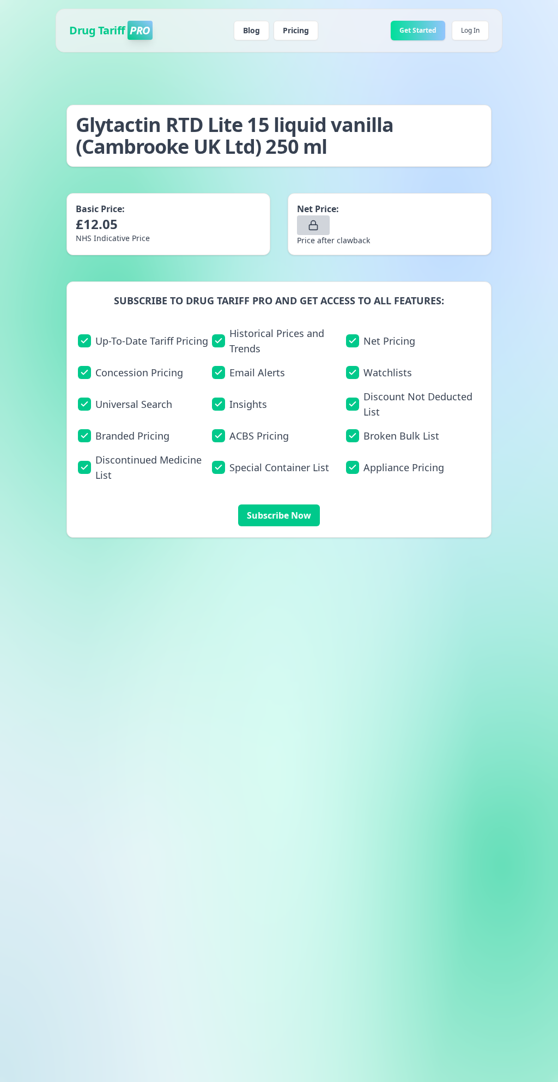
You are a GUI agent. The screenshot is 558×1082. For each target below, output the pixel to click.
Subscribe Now (279, 515)
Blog (251, 30)
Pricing (296, 30)
